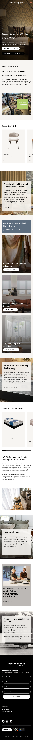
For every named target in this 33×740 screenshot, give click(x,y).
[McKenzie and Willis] (16, 2)
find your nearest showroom (12, 53)
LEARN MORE (5, 484)
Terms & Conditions (6, 736)
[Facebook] (3, 721)
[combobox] (16, 691)
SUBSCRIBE (16, 697)
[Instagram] (7, 721)
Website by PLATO (24, 736)
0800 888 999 (6, 709)
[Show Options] (29, 691)
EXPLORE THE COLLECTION (10, 387)
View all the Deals (7, 89)
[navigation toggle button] (2, 2)
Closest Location (7, 689)
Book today (6, 601)
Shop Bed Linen (8, 551)
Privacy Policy (15, 736)
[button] (30, 2)
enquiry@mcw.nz (7, 711)
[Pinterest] (11, 721)
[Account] (27, 2)
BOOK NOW (6, 207)
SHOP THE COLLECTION (9, 48)
